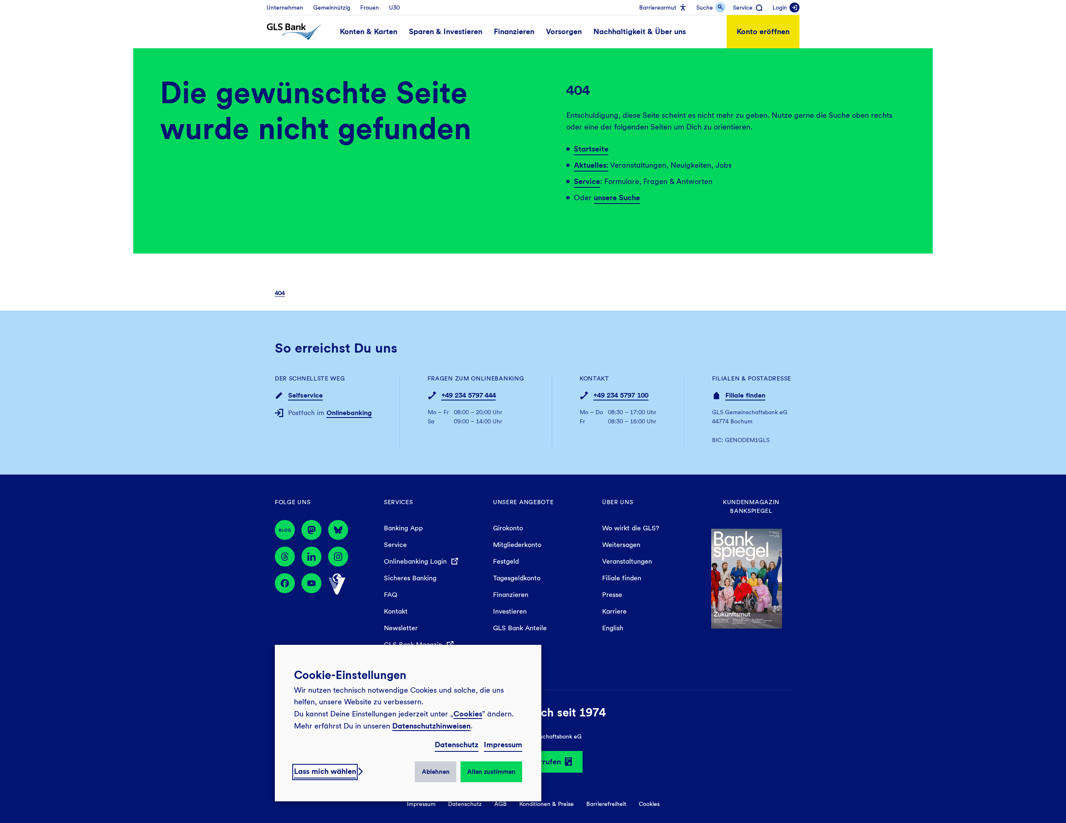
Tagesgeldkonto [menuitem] (516, 578)
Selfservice (305, 395)
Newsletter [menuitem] (401, 628)
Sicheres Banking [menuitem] (410, 578)
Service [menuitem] (395, 545)
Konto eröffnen (763, 31)
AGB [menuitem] (500, 804)
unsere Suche (617, 197)
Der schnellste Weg (310, 378)
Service (587, 181)
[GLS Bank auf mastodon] (311, 530)
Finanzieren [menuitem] (510, 595)
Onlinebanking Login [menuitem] (416, 561)
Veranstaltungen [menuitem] (627, 561)
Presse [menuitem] (612, 595)
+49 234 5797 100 (620, 395)
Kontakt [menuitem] (396, 611)
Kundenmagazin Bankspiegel (751, 506)
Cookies (467, 713)
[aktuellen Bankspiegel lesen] (746, 578)
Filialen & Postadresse (751, 378)
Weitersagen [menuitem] (621, 545)
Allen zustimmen (491, 772)
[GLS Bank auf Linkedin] (311, 557)
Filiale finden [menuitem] (621, 578)
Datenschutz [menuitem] (465, 804)
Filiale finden (745, 395)
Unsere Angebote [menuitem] (523, 502)
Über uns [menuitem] (617, 502)
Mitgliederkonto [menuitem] (517, 545)
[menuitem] (284, 7)
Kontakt (594, 378)
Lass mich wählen (325, 771)
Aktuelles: (591, 165)
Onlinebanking (349, 413)
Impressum (503, 744)
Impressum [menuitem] (421, 804)
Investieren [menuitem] (510, 611)
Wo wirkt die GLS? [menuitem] (630, 528)
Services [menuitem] (398, 502)
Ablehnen (436, 772)
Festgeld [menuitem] (506, 561)
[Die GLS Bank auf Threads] (285, 557)
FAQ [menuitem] (390, 595)
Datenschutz (456, 744)
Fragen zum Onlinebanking (476, 378)
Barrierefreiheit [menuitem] (606, 804)
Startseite (591, 148)
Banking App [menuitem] (403, 528)
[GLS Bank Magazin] (285, 530)
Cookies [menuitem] (649, 804)
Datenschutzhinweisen (431, 725)
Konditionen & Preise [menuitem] (546, 804)
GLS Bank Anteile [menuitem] (520, 628)
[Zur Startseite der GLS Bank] (293, 31)
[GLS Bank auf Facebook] (285, 584)
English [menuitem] (612, 628)
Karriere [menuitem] (614, 611)
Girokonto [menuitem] (508, 528)
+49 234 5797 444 (468, 395)
